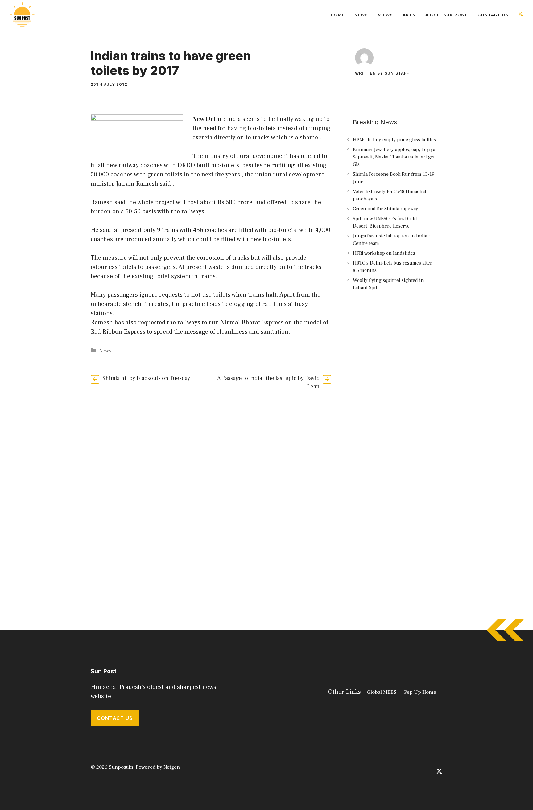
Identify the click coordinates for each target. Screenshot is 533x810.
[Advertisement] (396, 408)
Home (338, 14)
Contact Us (492, 14)
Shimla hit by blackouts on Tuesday (146, 378)
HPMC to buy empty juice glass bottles (394, 140)
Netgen (171, 767)
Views (385, 14)
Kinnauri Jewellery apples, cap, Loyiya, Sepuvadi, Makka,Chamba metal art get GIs (394, 156)
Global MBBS (381, 692)
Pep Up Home (420, 692)
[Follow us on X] (520, 14)
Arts (409, 14)
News (361, 14)
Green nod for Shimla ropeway (385, 209)
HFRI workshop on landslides (384, 253)
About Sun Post (446, 14)
